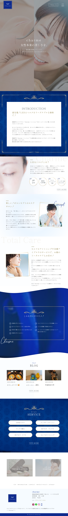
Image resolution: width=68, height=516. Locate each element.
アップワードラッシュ (48, 422)
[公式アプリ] (42, 504)
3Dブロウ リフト (20, 435)
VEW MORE (62, 189)
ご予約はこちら (53, 5)
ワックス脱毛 (20, 429)
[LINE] (36, 504)
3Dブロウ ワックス (47, 429)
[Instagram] (39, 504)
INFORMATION (22, 484)
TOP (15, 484)
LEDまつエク (20, 422)
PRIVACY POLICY (42, 484)
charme (31, 514)
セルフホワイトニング (48, 435)
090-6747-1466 (40, 500)
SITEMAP (52, 484)
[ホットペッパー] (33, 504)
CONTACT (32, 484)
